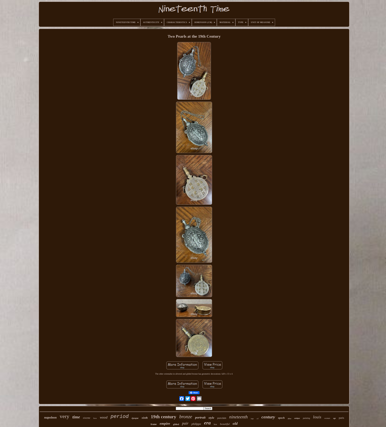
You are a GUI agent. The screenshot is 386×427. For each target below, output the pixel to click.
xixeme (86, 417)
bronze (185, 416)
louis (317, 417)
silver (289, 418)
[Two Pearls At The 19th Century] (194, 71)
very (64, 416)
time (76, 417)
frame (154, 424)
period (120, 416)
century (268, 416)
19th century (163, 416)
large (252, 418)
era (207, 422)
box (215, 424)
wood (104, 417)
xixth (145, 417)
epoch (281, 417)
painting (306, 418)
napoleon (50, 417)
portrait (200, 417)
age (334, 418)
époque (135, 418)
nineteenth (238, 416)
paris (341, 417)
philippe (196, 423)
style (211, 417)
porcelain (221, 418)
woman (327, 418)
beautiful (225, 424)
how (95, 418)
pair (185, 423)
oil (257, 418)
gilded (176, 424)
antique (297, 418)
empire (165, 423)
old (235, 423)
